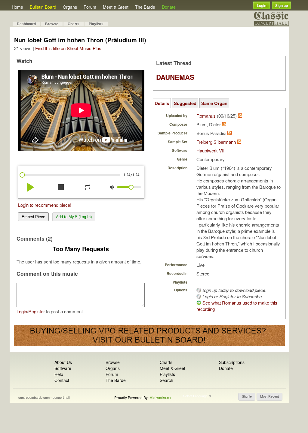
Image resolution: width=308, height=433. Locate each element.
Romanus (206, 116)
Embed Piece (33, 217)
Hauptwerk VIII (211, 150)
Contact (61, 380)
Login (261, 6)
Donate (169, 7)
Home (17, 7)
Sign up (281, 6)
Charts (73, 24)
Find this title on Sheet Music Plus (68, 48)
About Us (63, 362)
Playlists (96, 24)
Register (36, 311)
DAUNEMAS (175, 77)
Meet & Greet (115, 7)
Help (58, 374)
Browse (51, 24)
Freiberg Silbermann (216, 142)
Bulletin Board (43, 7)
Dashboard (26, 24)
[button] (246, 397)
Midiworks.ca (160, 397)
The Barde (145, 7)
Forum (90, 7)
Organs (70, 7)
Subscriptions (232, 362)
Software (62, 368)
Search (166, 380)
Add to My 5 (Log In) (74, 217)
